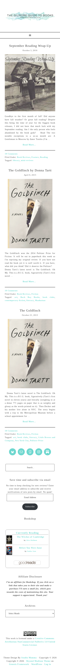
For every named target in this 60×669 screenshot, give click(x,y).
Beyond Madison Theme (38, 661)
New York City (22, 440)
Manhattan (40, 300)
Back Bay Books (30, 297)
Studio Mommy (29, 658)
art (16, 297)
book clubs (49, 297)
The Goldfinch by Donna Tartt (30, 170)
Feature (35, 157)
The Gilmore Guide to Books (30, 16)
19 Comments (11, 154)
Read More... (29, 145)
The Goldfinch (30, 310)
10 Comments (11, 291)
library (16, 160)
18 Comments (11, 431)
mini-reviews (27, 160)
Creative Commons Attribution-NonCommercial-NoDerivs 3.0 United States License (30, 641)
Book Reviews (23, 157)
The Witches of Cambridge (30, 537)
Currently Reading (27, 532)
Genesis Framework (19, 664)
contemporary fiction (15, 300)
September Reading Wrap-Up (30, 46)
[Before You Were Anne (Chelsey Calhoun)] (9, 554)
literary (30, 300)
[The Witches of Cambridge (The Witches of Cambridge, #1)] (9, 543)
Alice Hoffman (31, 540)
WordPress (36, 664)
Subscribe (30, 507)
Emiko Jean (31, 551)
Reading (44, 157)
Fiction (34, 294)
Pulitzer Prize (36, 440)
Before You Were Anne (30, 548)
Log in (47, 664)
